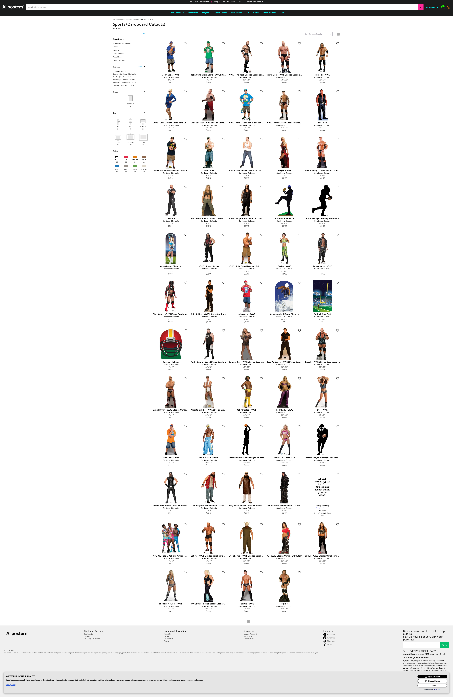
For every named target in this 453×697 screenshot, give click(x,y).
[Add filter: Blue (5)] (117, 165)
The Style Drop (177, 13)
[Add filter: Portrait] (130, 98)
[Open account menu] (437, 7)
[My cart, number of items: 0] (449, 7)
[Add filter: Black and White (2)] (117, 156)
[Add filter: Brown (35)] (144, 156)
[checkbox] (118, 123)
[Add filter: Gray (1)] (126, 165)
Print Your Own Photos (199, 2)
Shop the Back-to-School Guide (227, 2)
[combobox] (222, 7)
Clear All (145, 33)
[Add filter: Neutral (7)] (144, 165)
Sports (128, 19)
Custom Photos (220, 13)
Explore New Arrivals (254, 2)
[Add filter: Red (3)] (126, 156)
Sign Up (444, 645)
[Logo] (13, 7)
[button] (199, 2)
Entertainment (118, 19)
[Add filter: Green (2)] (135, 165)
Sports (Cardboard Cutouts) (143, 19)
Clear (140, 67)
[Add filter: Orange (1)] (135, 156)
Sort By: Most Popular (313, 34)
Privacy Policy (11, 685)
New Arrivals (236, 13)
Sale (282, 13)
